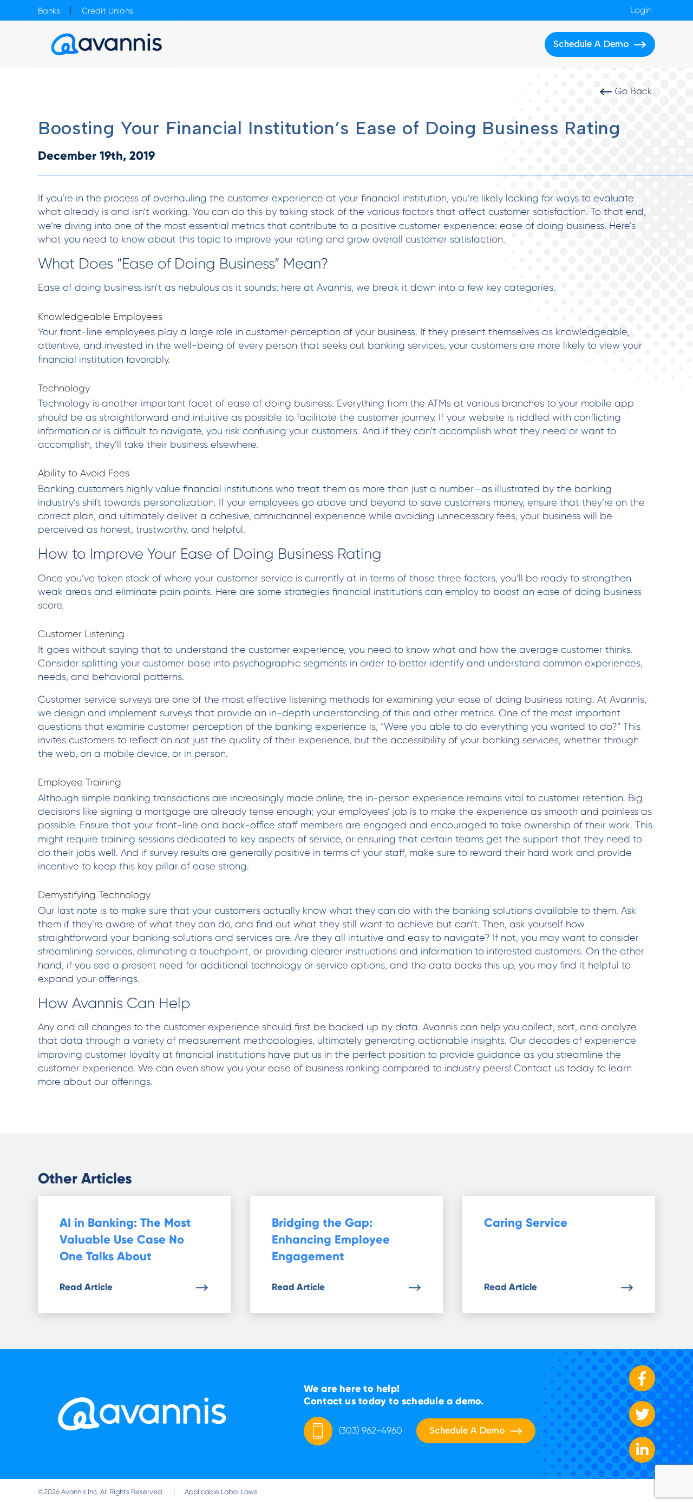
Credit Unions (107, 11)
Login (641, 10)
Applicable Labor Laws (221, 1492)
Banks (49, 11)
